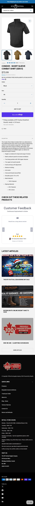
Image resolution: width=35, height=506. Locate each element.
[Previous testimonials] (3, 229)
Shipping (4, 74)
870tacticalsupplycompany (14, 376)
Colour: (3, 82)
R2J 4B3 (4, 463)
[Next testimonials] (31, 229)
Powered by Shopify (28, 376)
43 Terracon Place (6, 458)
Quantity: (4, 99)
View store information (8, 124)
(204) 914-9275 (5, 466)
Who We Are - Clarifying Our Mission (16, 343)
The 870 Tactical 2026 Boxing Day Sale (16, 279)
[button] (2, 6)
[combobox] (17, 10)
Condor (3, 63)
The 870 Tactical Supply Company (10, 456)
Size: (3, 90)
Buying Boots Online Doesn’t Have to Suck (16, 311)
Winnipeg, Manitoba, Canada (8, 461)
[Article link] (17, 269)
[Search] (31, 10)
